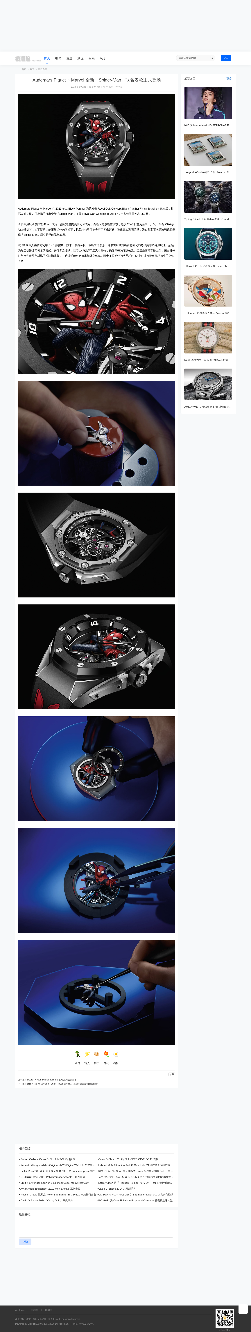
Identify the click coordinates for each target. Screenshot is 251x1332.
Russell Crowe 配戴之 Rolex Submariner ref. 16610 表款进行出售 (58, 1194)
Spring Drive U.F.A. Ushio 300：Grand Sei (208, 219)
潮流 (80, 58)
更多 (229, 78)
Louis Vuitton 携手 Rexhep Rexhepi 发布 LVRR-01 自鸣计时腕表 (135, 1182)
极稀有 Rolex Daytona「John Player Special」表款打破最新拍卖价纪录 (62, 1083)
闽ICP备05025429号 (83, 1324)
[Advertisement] (125, 26)
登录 (226, 57)
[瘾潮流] (28, 58)
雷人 (87, 1063)
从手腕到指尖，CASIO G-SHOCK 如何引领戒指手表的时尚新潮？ (136, 1176)
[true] (211, 57)
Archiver (20, 1310)
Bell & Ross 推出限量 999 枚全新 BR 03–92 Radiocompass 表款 (58, 1171)
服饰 (58, 58)
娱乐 (103, 58)
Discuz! (32, 1324)
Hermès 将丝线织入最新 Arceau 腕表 (208, 313)
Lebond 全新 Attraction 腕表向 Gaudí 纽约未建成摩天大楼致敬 (134, 1165)
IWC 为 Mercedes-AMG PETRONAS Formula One (213, 125)
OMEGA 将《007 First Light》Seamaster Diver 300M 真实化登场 (135, 1194)
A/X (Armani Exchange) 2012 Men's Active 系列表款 (50, 1188)
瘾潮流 (16, 69)
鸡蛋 (116, 1063)
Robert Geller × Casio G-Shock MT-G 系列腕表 (48, 1159)
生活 (92, 58)
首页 (47, 58)
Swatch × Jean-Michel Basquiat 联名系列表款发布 (51, 1079)
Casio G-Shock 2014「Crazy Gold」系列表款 (47, 1200)
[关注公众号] (243, 1309)
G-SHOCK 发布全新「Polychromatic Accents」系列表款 (53, 1176)
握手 (96, 1063)
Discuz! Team (62, 1324)
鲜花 (106, 1063)
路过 (77, 1063)
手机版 (35, 1310)
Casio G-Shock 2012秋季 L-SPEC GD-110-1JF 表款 (128, 1159)
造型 (69, 58)
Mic (98, 87)
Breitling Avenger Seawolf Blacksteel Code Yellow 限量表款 (55, 1182)
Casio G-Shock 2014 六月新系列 (117, 1188)
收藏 (172, 1074)
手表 (32, 69)
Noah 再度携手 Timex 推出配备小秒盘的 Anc (210, 359)
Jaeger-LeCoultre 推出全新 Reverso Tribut (209, 172)
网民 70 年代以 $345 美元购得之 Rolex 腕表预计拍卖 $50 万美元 (135, 1171)
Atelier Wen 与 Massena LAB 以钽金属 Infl (208, 406)
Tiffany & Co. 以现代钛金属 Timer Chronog (209, 266)
